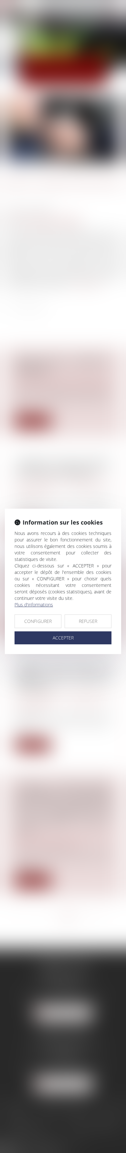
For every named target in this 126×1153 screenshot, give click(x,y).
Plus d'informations (34, 604)
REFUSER (88, 621)
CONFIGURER (38, 621)
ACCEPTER (63, 638)
